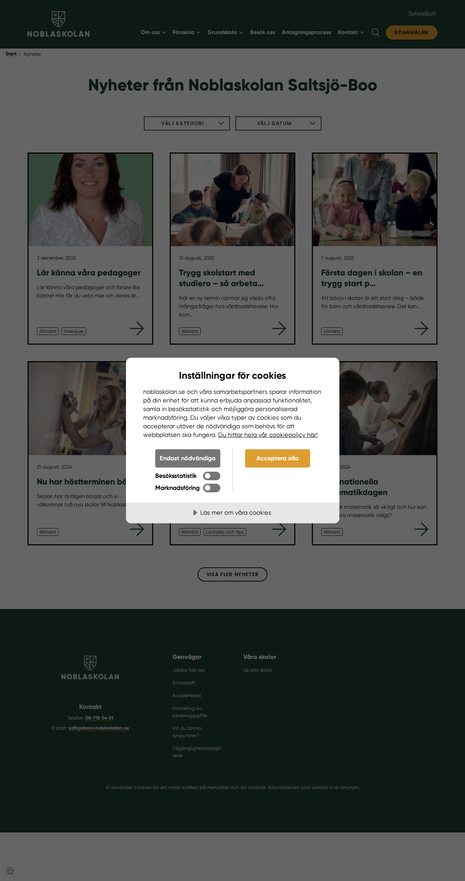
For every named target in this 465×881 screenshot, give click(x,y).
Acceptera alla (277, 458)
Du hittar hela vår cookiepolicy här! (268, 434)
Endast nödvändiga (187, 458)
